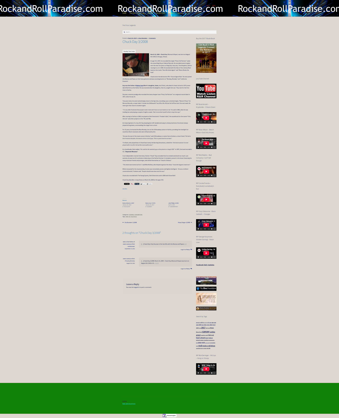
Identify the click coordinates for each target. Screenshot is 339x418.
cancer (205, 331)
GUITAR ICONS (160, 13)
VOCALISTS (171, 13)
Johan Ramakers (142, 38)
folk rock (211, 335)
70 (203, 322)
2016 (200, 328)
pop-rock (201, 342)
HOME (124, 13)
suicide (208, 348)
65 (129, 216)
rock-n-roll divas (209, 346)
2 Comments (152, 38)
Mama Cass (139, 85)
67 (199, 322)
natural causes (200, 340)
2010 (203, 325)
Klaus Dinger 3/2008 (184, 222)
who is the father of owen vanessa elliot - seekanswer (129, 244)
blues (212, 328)
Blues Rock (199, 332)
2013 (211, 325)
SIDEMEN (180, 13)
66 (197, 322)
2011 (205, 325)
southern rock (199, 348)
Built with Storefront (129, 403)
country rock (204, 335)
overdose (206, 340)
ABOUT (208, 5)
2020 (209, 328)
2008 (127, 216)
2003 (210, 322)
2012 (208, 325)
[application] (206, 118)
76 (208, 322)
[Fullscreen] (214, 122)
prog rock (207, 342)
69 (202, 322)
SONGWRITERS (138, 214)
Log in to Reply (185, 249)
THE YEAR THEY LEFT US (136, 13)
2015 (197, 328)
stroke (204, 348)
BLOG (213, 5)
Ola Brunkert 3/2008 (130, 222)
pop (197, 342)
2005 (213, 322)
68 (200, 322)
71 (204, 322)
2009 (199, 325)
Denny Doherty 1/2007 (128, 203)
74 (207, 322)
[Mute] (212, 122)
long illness (133, 216)
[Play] (198, 122)
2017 (203, 327)
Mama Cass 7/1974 (150, 203)
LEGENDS (150, 13)
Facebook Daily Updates (205, 265)
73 (205, 322)
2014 (214, 325)
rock (200, 345)
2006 (215, 322)
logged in (136, 287)
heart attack (200, 338)
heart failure (209, 338)
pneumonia (211, 340)
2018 (207, 328)
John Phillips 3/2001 (173, 203)
